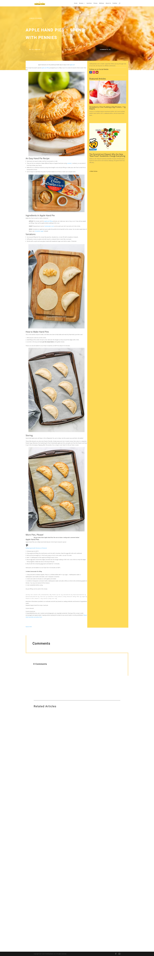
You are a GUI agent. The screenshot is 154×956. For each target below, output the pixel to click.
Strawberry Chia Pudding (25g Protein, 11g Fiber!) (107, 108)
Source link (29, 626)
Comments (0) (105, 49)
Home (75, 3)
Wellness (101, 3)
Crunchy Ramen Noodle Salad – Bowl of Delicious (51, 910)
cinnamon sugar (39, 231)
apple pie (72, 64)
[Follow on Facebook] (90, 72)
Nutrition (89, 3)
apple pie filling (45, 68)
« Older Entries (93, 171)
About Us (108, 3)
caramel (69, 163)
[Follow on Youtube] (97, 72)
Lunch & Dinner (35, 18)
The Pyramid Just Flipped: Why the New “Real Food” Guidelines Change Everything (107, 155)
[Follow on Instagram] (94, 72)
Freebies (115, 3)
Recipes (81, 3)
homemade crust (49, 226)
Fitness (95, 3)
